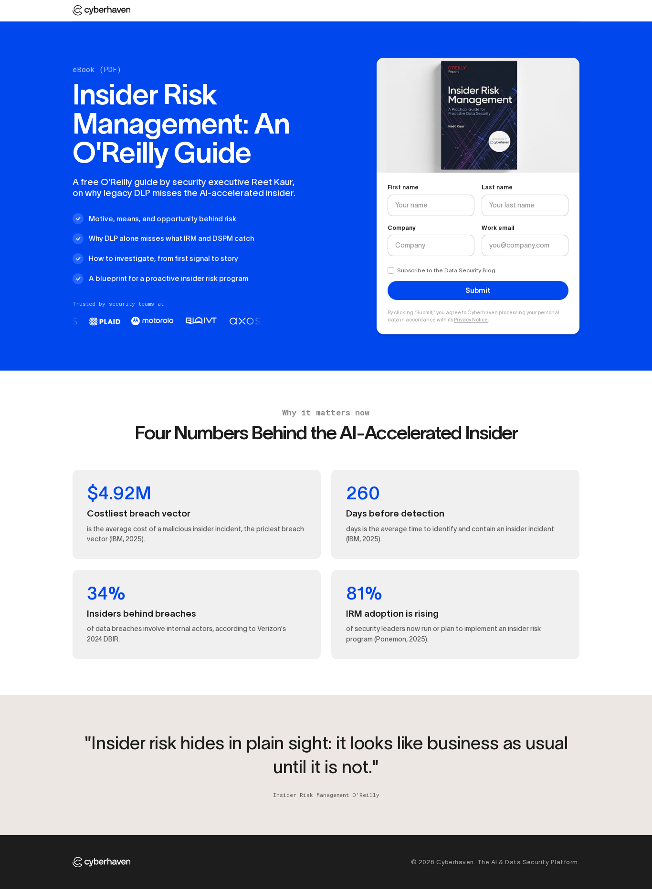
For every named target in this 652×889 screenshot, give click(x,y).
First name (403, 187)
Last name (497, 187)
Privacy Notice (471, 319)
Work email (498, 228)
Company (402, 228)
